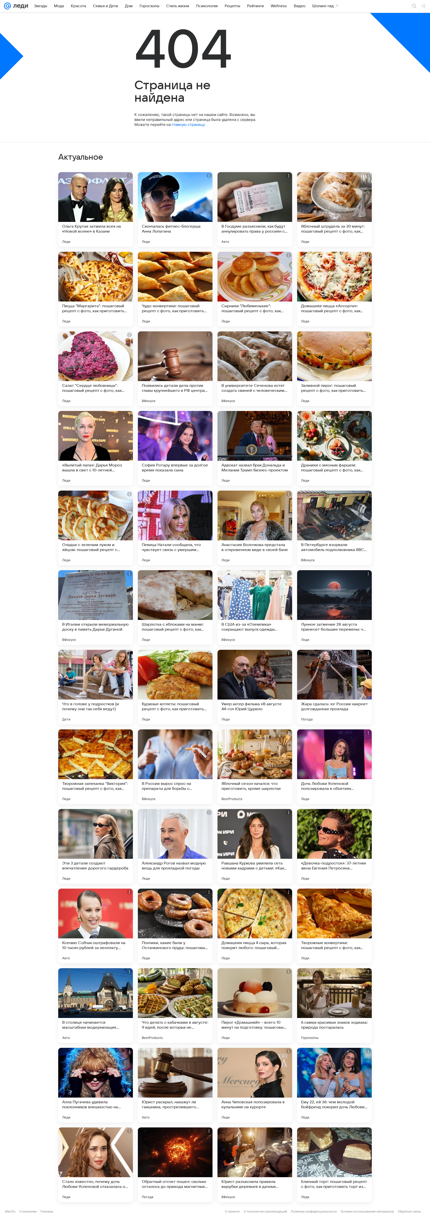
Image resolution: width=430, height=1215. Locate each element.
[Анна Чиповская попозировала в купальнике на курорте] (254, 1085)
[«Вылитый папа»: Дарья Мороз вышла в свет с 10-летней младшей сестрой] (95, 448)
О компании (28, 1211)
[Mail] (7, 6)
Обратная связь (409, 1211)
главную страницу (188, 124)
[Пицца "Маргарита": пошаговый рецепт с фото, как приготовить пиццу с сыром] (95, 289)
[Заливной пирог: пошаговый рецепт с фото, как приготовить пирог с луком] (334, 368)
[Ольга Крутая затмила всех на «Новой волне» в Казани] (95, 209)
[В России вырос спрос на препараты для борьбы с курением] (175, 766)
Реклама (47, 1211)
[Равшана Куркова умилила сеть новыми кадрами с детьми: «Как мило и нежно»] (254, 846)
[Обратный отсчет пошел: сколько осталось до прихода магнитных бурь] (175, 1164)
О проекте (232, 1211)
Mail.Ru (10, 1211)
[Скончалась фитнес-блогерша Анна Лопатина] (175, 209)
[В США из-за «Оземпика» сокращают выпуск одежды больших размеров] (254, 607)
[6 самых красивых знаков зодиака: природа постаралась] (334, 1005)
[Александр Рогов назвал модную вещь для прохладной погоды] (175, 846)
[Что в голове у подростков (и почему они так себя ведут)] (95, 687)
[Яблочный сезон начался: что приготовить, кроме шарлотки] (254, 766)
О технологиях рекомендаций (265, 1211)
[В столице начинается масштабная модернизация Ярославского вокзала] (95, 1005)
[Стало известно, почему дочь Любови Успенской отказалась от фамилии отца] (95, 1164)
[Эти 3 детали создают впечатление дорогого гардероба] (95, 846)
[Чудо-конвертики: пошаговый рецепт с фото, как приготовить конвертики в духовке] (175, 289)
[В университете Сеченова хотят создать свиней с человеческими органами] (254, 368)
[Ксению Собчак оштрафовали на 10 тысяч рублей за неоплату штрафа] (95, 926)
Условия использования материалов (367, 1211)
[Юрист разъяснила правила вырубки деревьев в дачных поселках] (254, 1164)
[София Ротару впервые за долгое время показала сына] (175, 448)
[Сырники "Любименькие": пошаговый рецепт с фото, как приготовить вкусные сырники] (254, 289)
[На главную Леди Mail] (19, 6)
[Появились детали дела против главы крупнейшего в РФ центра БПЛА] (175, 368)
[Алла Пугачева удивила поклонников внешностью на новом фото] (95, 1085)
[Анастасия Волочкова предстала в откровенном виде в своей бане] (254, 528)
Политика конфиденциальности (314, 1211)
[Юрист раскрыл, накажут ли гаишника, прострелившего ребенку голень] (175, 1085)
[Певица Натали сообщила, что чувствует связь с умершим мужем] (175, 528)
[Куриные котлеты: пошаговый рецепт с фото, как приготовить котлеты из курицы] (175, 687)
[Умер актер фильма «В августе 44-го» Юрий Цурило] (254, 687)
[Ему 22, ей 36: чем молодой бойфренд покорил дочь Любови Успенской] (334, 1085)
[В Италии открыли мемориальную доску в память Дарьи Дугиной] (95, 607)
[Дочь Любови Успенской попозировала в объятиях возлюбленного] (334, 766)
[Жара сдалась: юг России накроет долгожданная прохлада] (334, 687)
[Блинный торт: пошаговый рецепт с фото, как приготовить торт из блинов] (334, 1164)
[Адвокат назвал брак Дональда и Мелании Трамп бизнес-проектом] (254, 448)
